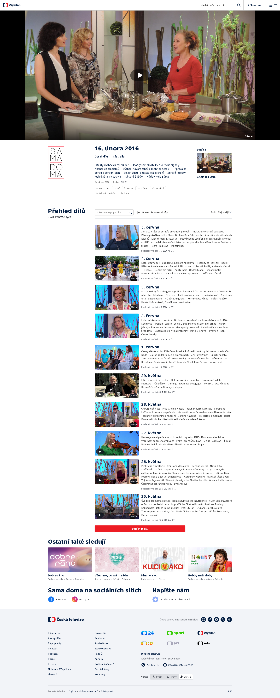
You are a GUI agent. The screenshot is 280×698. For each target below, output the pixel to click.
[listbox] (171, 677)
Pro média (100, 633)
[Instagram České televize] (203, 619)
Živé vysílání (54, 638)
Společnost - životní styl (106, 193)
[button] (140, 75)
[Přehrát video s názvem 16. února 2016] (140, 75)
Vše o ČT (52, 674)
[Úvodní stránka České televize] (66, 619)
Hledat (238, 5)
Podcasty (53, 653)
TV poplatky (54, 643)
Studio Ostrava (103, 648)
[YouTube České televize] (216, 619)
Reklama (100, 638)
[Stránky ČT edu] (204, 644)
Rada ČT (99, 653)
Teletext (53, 648)
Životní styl (129, 188)
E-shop (52, 664)
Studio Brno (101, 643)
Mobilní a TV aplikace (59, 669)
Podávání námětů (104, 664)
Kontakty (100, 674)
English (72, 691)
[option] (157, 676)
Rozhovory (126, 193)
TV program (54, 633)
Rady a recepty (103, 188)
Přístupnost (107, 691)
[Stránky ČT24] (147, 634)
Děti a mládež (158, 188)
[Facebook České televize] (210, 619)
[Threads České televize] (229, 619)
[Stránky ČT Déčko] (147, 644)
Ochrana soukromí (88, 691)
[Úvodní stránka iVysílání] (15, 5)
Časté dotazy (102, 669)
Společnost (142, 188)
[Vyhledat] (130, 212)
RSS (230, 691)
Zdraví (117, 188)
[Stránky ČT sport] (175, 634)
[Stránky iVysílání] (207, 634)
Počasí (51, 658)
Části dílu (118, 156)
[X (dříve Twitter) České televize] (223, 619)
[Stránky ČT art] (173, 644)
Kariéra (99, 658)
